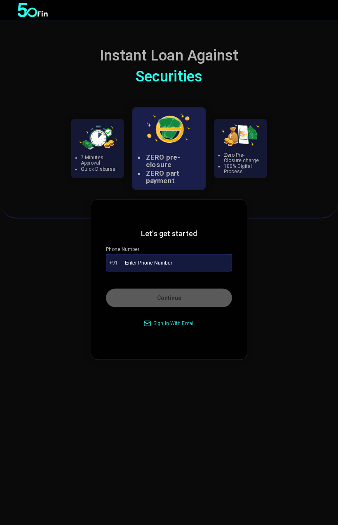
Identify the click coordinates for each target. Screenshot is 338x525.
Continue (169, 297)
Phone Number (122, 249)
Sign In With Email (174, 323)
